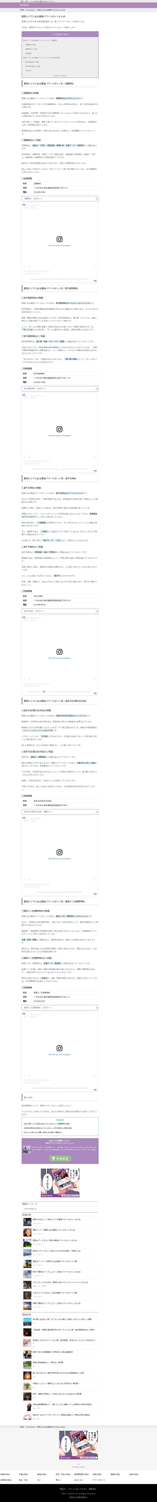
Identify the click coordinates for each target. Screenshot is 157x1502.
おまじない (78, 1480)
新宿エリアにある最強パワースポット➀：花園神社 (40, 40)
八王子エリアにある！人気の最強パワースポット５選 (55, 1292)
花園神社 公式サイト (33, 198)
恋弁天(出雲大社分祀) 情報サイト (38, 811)
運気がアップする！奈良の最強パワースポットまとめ (55, 1240)
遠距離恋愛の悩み (81, 1474)
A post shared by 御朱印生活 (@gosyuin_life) (47, 1088)
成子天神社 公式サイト (34, 611)
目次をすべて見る (60, 76)
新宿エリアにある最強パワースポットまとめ (51, 10)
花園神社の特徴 (30, 45)
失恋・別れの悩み (63, 1474)
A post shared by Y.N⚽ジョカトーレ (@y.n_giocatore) (48, 691)
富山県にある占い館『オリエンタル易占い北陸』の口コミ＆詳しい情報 (62, 1319)
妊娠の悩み (133, 1474)
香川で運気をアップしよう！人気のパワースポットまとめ (57, 1271)
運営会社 (92, 1489)
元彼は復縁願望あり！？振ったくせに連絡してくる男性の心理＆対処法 (62, 1404)
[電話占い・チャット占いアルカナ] (78, 1458)
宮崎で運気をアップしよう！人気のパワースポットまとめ (57, 1303)
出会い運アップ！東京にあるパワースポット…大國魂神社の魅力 (47, 1123)
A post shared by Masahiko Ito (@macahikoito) (48, 279)
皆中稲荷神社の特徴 (32, 62)
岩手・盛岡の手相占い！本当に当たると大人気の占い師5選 (57, 1394)
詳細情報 (28, 53)
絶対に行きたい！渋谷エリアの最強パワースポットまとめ (57, 1219)
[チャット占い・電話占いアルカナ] (60, 1196)
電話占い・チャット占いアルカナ (73, 1489)
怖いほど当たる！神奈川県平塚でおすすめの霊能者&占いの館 (58, 1373)
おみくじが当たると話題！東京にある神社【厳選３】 (43, 1132)
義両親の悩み (6, 1480)
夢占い (58, 1480)
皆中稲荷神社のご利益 (32, 66)
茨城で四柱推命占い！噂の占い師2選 (48, 1362)
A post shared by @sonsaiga (47, 892)
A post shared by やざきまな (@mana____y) (48, 469)
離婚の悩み (115, 1474)
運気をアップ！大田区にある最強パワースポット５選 (55, 1261)
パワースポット (31, 10)
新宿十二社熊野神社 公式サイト (38, 1007)
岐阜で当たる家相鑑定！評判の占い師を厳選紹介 (53, 1352)
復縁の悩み (42, 1474)
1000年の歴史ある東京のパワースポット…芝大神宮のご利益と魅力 (48, 1128)
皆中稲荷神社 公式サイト (35, 388)
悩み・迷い (23, 1480)
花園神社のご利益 (31, 49)
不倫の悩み (23, 1474)
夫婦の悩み (97, 1474)
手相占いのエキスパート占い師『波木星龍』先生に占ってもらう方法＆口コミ (64, 1341)
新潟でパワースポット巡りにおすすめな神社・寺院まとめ (57, 1251)
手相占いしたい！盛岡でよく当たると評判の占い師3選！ (56, 1383)
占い (39, 1480)
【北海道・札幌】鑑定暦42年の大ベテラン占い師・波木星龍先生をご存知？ (64, 1329)
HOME (22, 10)
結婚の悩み (5, 1474)
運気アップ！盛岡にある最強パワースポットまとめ (54, 1230)
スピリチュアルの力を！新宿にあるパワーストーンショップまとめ (60, 1282)
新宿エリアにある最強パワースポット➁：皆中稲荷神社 (41, 58)
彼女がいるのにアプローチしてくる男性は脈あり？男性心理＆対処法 (61, 1415)
